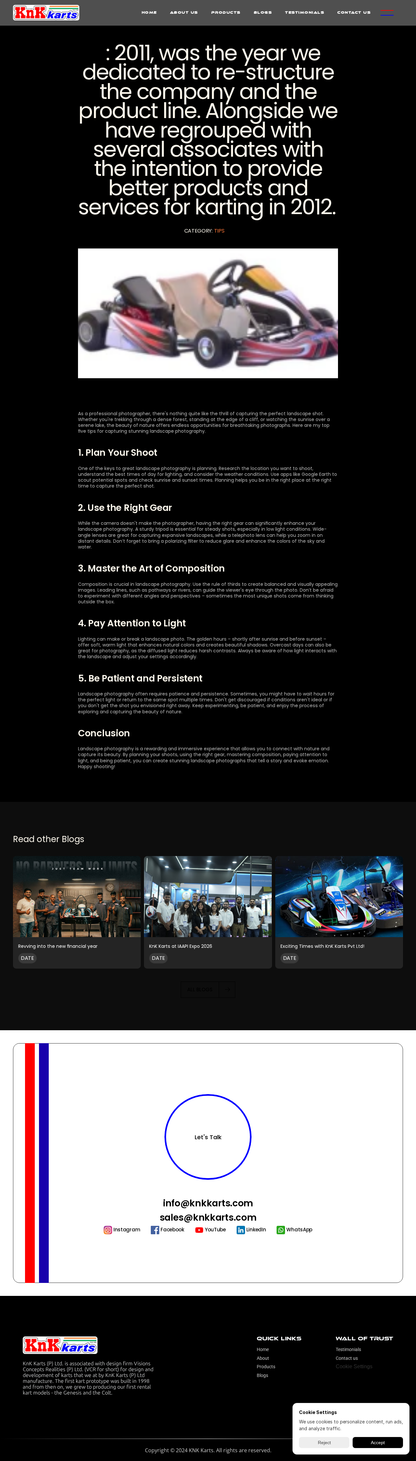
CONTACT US (354, 13)
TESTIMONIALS (304, 13)
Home (263, 1349)
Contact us (347, 1358)
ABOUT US (184, 13)
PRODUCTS (226, 13)
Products (266, 1366)
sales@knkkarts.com (208, 1217)
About (263, 1358)
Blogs (262, 1375)
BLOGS (263, 13)
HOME (149, 13)
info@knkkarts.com (208, 1203)
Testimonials (349, 1349)
